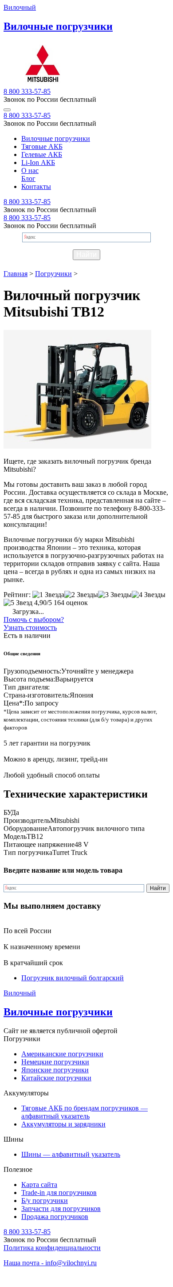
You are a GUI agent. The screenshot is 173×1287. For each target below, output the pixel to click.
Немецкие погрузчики (55, 1062)
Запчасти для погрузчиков (61, 1208)
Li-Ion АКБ (38, 162)
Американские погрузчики (62, 1054)
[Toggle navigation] (7, 109)
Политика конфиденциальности (52, 1247)
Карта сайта (39, 1184)
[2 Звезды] (81, 595)
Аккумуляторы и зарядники (63, 1124)
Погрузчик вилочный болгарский (72, 978)
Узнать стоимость (30, 627)
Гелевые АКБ (41, 154)
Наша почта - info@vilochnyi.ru (50, 1263)
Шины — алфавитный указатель (70, 1154)
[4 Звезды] (148, 595)
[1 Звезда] (48, 595)
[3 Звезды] (115, 595)
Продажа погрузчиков (54, 1216)
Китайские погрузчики (56, 1078)
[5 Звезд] (18, 603)
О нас (30, 170)
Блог (28, 178)
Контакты (36, 186)
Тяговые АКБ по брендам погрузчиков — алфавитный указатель (84, 1112)
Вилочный (20, 7)
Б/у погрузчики (44, 1200)
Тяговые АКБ (42, 146)
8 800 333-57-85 (27, 91)
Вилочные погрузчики (55, 138)
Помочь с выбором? (34, 619)
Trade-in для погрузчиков (59, 1192)
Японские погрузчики (55, 1070)
